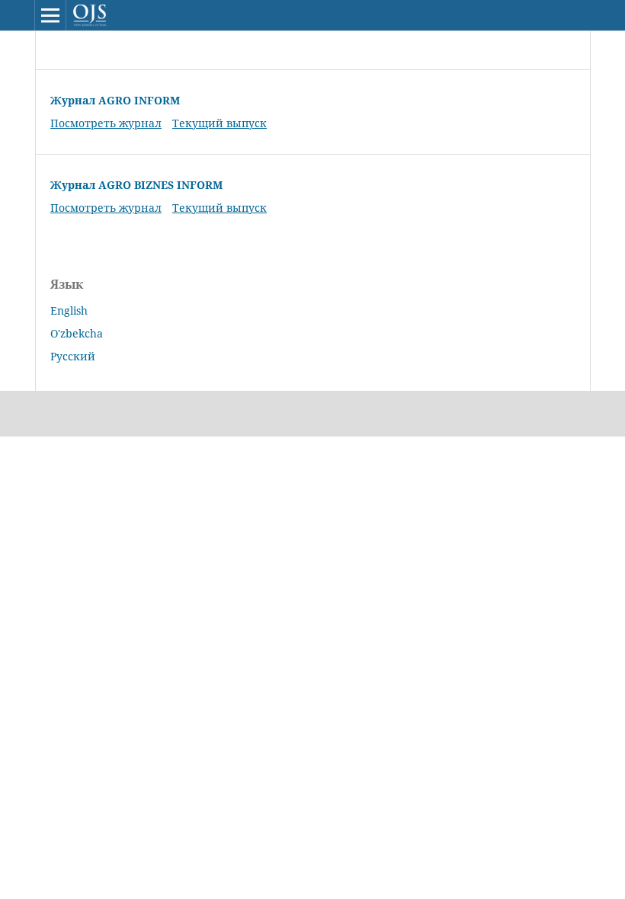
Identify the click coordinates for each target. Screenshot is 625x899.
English (69, 310)
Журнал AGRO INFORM (115, 100)
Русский (72, 356)
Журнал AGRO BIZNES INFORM (136, 185)
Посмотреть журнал (106, 123)
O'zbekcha (76, 333)
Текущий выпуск (219, 123)
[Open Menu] (50, 15)
